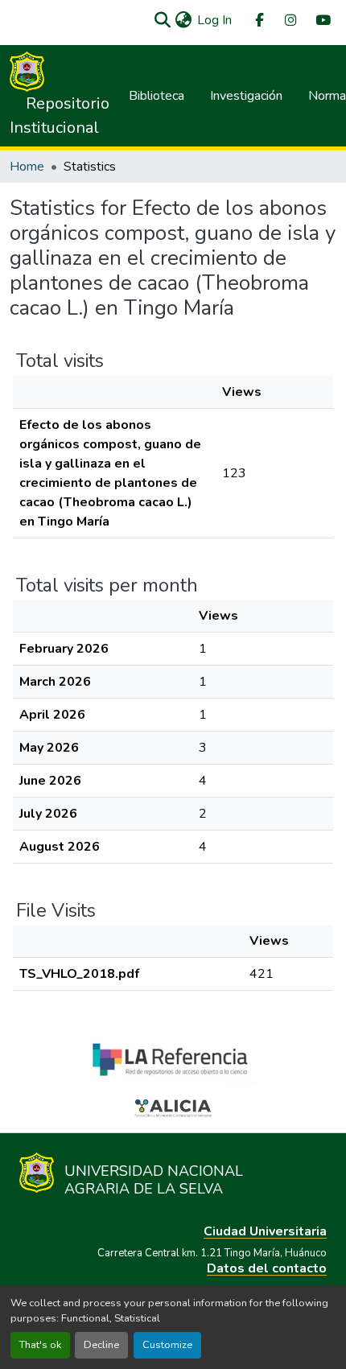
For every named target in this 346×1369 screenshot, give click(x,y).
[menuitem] (258, 20)
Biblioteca (156, 96)
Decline (101, 1345)
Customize (167, 1345)
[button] (162, 20)
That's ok (40, 1345)
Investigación (246, 96)
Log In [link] (214, 20)
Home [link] (27, 166)
